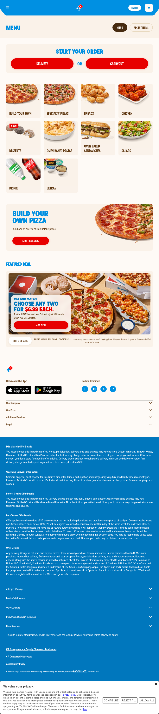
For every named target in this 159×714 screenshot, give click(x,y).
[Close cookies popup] (156, 684)
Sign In (134, 7)
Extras (51, 188)
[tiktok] (113, 389)
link (85, 709)
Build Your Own (20, 113)
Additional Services (15, 417)
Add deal (41, 325)
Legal (9, 424)
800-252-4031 (80, 671)
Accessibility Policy (15, 664)
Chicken (127, 113)
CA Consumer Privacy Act (19, 656)
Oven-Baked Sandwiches (92, 148)
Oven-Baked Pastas (59, 150)
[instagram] (94, 389)
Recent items (141, 27)
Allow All (147, 700)
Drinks (13, 188)
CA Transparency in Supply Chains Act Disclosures (31, 649)
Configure (111, 700)
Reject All (129, 700)
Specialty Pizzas (57, 113)
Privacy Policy (81, 635)
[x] (103, 389)
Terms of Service (102, 635)
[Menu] (7, 7)
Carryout (117, 63)
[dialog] (79, 697)
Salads (126, 150)
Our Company (13, 403)
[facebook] (85, 389)
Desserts (15, 150)
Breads (89, 113)
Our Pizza (11, 410)
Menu (120, 27)
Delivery (42, 63)
